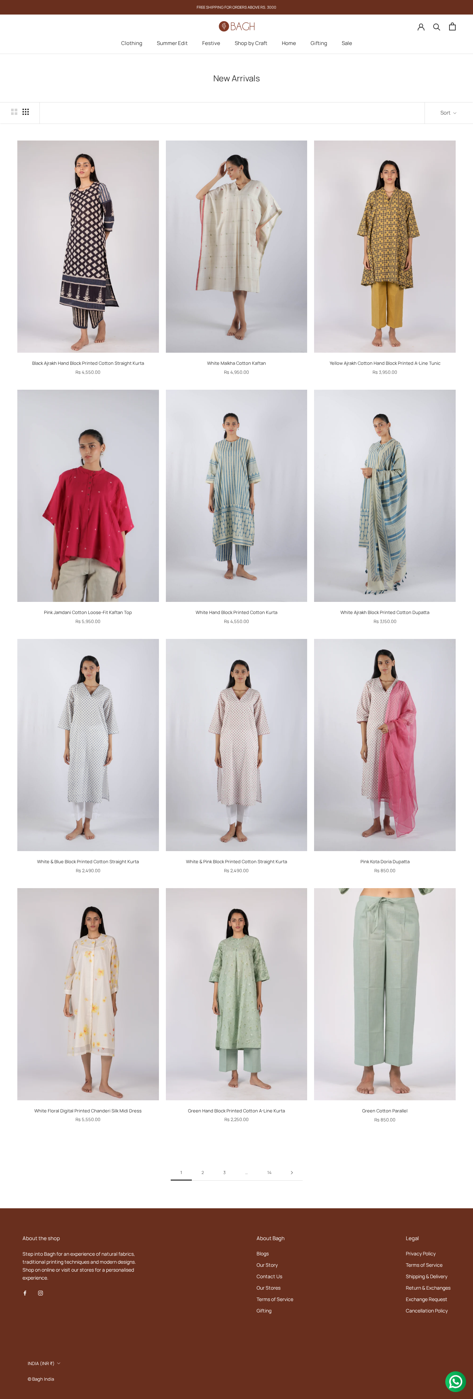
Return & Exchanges (428, 1287)
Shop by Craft (251, 43)
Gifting (319, 43)
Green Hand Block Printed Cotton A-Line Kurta (236, 1111)
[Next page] (292, 1173)
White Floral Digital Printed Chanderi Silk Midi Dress (88, 1111)
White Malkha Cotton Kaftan (236, 363)
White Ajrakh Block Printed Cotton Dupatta (384, 612)
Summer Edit (172, 43)
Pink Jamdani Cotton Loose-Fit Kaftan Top (88, 612)
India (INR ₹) (41, 1363)
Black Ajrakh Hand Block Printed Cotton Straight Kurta (88, 363)
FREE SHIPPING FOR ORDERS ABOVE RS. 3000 (236, 7)
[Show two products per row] (14, 112)
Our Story (267, 1265)
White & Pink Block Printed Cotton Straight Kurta (236, 861)
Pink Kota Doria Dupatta (385, 861)
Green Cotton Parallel (385, 1111)
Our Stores (268, 1287)
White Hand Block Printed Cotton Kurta (236, 612)
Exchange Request (426, 1299)
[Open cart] (452, 26)
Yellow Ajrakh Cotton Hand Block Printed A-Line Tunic (385, 363)
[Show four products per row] (26, 112)
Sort (446, 112)
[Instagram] (40, 1293)
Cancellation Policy (427, 1310)
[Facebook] (25, 1293)
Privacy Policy (421, 1253)
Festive (211, 43)
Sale (347, 43)
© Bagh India (41, 1379)
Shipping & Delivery (426, 1276)
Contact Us (269, 1276)
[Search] (436, 26)
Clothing (131, 43)
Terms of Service (275, 1299)
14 (269, 1172)
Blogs (263, 1253)
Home (289, 43)
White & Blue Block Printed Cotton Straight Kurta (88, 861)
